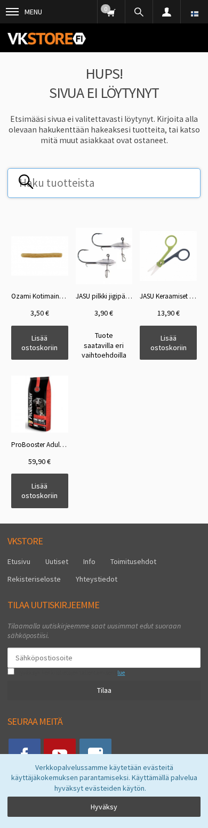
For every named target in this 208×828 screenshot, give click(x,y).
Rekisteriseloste (34, 579)
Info (89, 561)
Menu (33, 11)
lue (121, 672)
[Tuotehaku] (139, 11)
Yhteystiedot (96, 579)
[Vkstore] (47, 38)
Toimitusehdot (133, 561)
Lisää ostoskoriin (39, 342)
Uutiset (56, 561)
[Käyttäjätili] (166, 11)
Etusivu (18, 561)
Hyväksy (104, 807)
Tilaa (104, 690)
